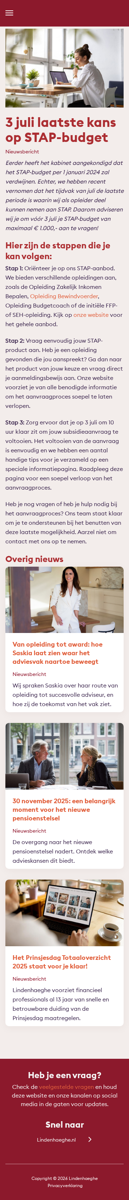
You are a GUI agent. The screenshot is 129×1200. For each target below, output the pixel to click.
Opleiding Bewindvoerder (64, 296)
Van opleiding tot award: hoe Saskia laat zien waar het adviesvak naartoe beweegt (57, 653)
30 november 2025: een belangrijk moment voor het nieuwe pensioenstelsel (64, 809)
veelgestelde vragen (66, 1086)
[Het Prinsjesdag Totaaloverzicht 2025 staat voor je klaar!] (64, 913)
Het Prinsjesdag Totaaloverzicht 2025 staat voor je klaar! (62, 961)
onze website (91, 314)
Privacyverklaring (65, 1185)
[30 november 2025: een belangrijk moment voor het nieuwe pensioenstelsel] (64, 756)
